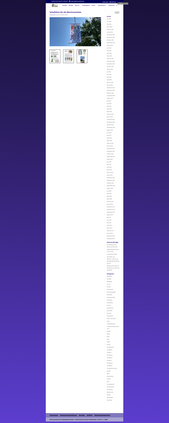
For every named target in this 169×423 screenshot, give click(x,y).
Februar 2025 (110, 58)
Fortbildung (110, 302)
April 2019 (109, 225)
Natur (108, 336)
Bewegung (109, 281)
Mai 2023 (109, 106)
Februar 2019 (110, 230)
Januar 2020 (110, 204)
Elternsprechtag (111, 297)
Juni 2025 (109, 48)
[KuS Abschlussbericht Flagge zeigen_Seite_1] (55, 63)
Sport (108, 373)
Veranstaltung (110, 387)
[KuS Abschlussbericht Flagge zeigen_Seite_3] (82, 63)
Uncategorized (110, 384)
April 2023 (109, 109)
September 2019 (111, 212)
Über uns (77, 5)
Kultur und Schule (60, 14)
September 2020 (111, 185)
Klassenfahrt (110, 316)
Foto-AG (109, 305)
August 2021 (110, 159)
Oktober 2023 (110, 93)
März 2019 (109, 228)
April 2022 (109, 138)
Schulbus (109, 352)
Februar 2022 (110, 143)
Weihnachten (110, 392)
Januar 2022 (110, 146)
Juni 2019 (109, 220)
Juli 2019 (109, 217)
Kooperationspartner (102, 415)
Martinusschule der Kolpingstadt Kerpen (62, 419)
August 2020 (110, 188)
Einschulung (110, 289)
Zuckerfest (109, 400)
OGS (108, 339)
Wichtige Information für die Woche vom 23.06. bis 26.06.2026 (113, 268)
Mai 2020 (109, 193)
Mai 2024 (109, 77)
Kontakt (82, 415)
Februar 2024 (110, 82)
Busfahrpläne (113, 2)
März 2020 (109, 199)
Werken (109, 395)
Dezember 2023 (111, 87)
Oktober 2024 (110, 66)
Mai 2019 (109, 222)
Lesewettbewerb (111, 324)
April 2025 (109, 53)
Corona (109, 284)
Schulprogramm (86, 5)
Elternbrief (109, 294)
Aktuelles (71, 5)
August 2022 (110, 130)
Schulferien (109, 357)
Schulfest (109, 360)
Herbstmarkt (110, 308)
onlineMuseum (101, 5)
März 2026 (109, 27)
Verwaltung (110, 389)
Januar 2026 (110, 32)
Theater (109, 379)
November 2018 (111, 238)
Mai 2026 (109, 24)
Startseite (64, 5)
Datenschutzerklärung (68, 415)
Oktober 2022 (110, 124)
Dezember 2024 (111, 61)
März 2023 (109, 111)
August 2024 (110, 69)
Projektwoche (110, 347)
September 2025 (111, 42)
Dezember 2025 (111, 34)
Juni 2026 (109, 21)
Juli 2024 (109, 72)
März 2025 (109, 56)
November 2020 (111, 180)
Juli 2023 (109, 101)
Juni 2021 (109, 162)
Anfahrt (90, 415)
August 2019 (110, 215)
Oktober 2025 (110, 40)
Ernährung (109, 300)
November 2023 (111, 90)
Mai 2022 (109, 135)
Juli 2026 (109, 19)
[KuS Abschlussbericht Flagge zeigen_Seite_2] (68, 63)
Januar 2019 (110, 233)
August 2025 (110, 45)
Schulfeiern (109, 355)
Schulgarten (110, 363)
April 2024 (109, 79)
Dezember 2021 (111, 148)
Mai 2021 (109, 164)
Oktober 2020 (110, 183)
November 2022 (111, 122)
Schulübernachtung (112, 368)
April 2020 (109, 196)
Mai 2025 (109, 50)
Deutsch (109, 287)
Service (93, 5)
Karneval (109, 313)
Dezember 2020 (111, 177)
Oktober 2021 (110, 154)
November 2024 (111, 64)
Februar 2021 (110, 172)
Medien (109, 331)
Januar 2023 (110, 117)
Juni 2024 (109, 74)
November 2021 (111, 151)
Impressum (54, 415)
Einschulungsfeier (111, 292)
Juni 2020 (109, 191)
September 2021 (111, 156)
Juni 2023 (109, 103)
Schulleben (109, 365)
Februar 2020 (110, 201)
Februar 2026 (110, 29)
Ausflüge (109, 279)
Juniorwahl (109, 310)
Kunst (66, 14)
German (120, 3)
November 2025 (111, 37)
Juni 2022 (109, 132)
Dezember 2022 (111, 119)
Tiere (108, 381)
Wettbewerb (110, 397)
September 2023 (111, 95)
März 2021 (109, 169)
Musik (108, 334)
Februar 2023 (110, 114)
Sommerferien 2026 (112, 254)
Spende (109, 371)
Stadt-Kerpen (110, 376)
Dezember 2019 (111, 207)
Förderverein (111, 5)
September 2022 (111, 127)
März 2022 (109, 140)
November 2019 (111, 209)
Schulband (109, 350)
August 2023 (110, 98)
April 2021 (109, 167)
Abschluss (109, 276)
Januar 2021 (110, 175)
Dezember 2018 (111, 236)
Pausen (109, 344)
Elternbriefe (105, 2)
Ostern (108, 342)
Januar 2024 (110, 85)
